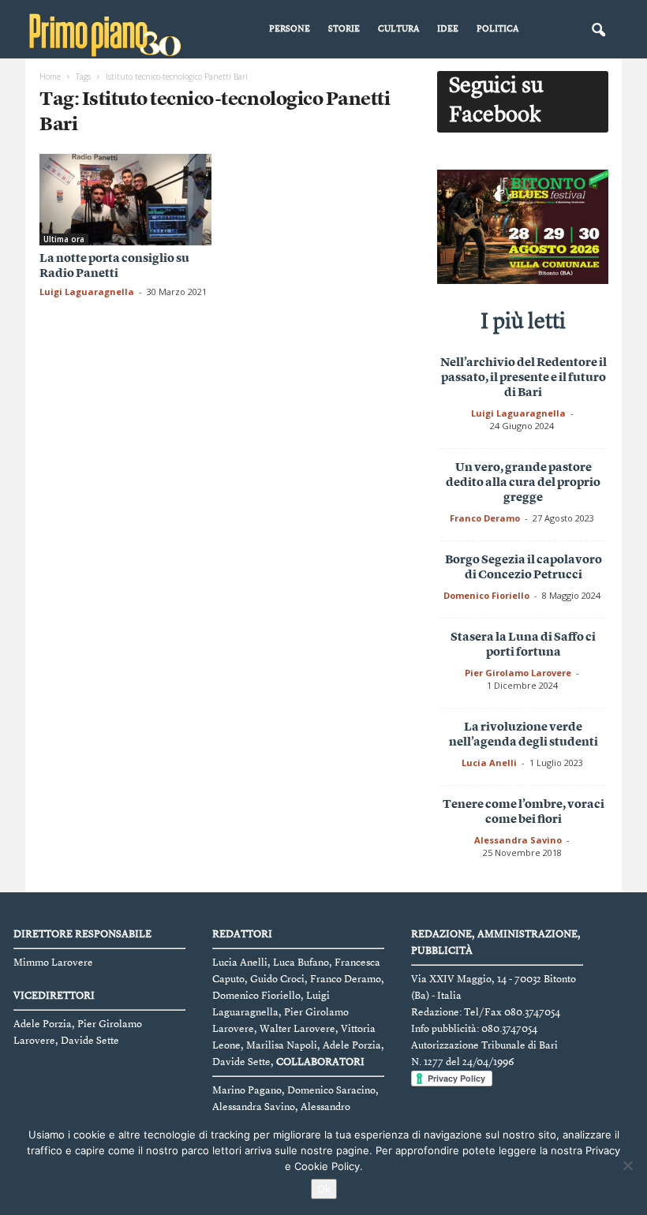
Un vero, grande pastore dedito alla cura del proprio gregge (523, 483)
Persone (289, 29)
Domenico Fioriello (486, 595)
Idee (447, 29)
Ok (324, 1189)
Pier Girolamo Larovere (518, 673)
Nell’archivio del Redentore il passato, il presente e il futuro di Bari (523, 378)
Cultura (398, 29)
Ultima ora (63, 239)
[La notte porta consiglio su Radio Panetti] (125, 199)
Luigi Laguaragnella (86, 291)
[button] (598, 30)
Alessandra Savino (518, 840)
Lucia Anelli (489, 762)
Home (50, 76)
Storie (344, 29)
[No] (627, 1165)
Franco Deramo (485, 518)
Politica (497, 29)
